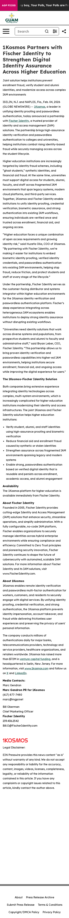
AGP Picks (9, 5)
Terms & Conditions (50, 904)
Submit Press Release (20, 904)
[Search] (47, 31)
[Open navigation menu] (6, 31)
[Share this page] (64, 31)
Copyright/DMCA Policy (24, 912)
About (19, 897)
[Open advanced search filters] (55, 31)
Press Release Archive (40, 897)
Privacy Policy (52, 912)
